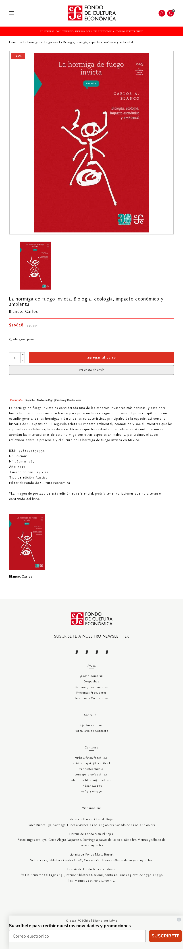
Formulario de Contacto (91, 731)
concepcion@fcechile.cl (92, 774)
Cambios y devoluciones (92, 687)
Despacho (30, 400)
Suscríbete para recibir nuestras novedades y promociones (70, 926)
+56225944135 (91, 785)
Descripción (16, 400)
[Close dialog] (179, 919)
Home (13, 42)
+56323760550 (91, 791)
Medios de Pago (45, 400)
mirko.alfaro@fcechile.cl (91, 758)
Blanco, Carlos (23, 311)
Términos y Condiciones (91, 698)
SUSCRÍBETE (165, 936)
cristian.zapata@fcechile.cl (91, 763)
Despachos (91, 681)
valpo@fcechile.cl (91, 769)
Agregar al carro (101, 357)
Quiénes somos (91, 725)
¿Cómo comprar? (91, 676)
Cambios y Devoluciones (68, 400)
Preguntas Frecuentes (91, 692)
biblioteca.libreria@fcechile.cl (91, 780)
